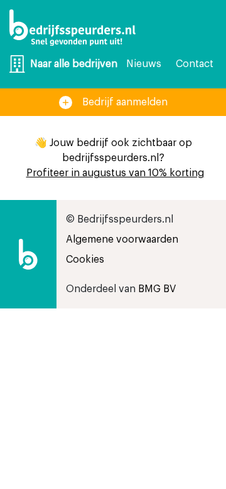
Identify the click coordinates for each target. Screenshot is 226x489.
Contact (194, 64)
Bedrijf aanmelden (125, 102)
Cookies (85, 260)
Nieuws (143, 64)
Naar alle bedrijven (73, 64)
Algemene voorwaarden (122, 239)
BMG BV (157, 289)
